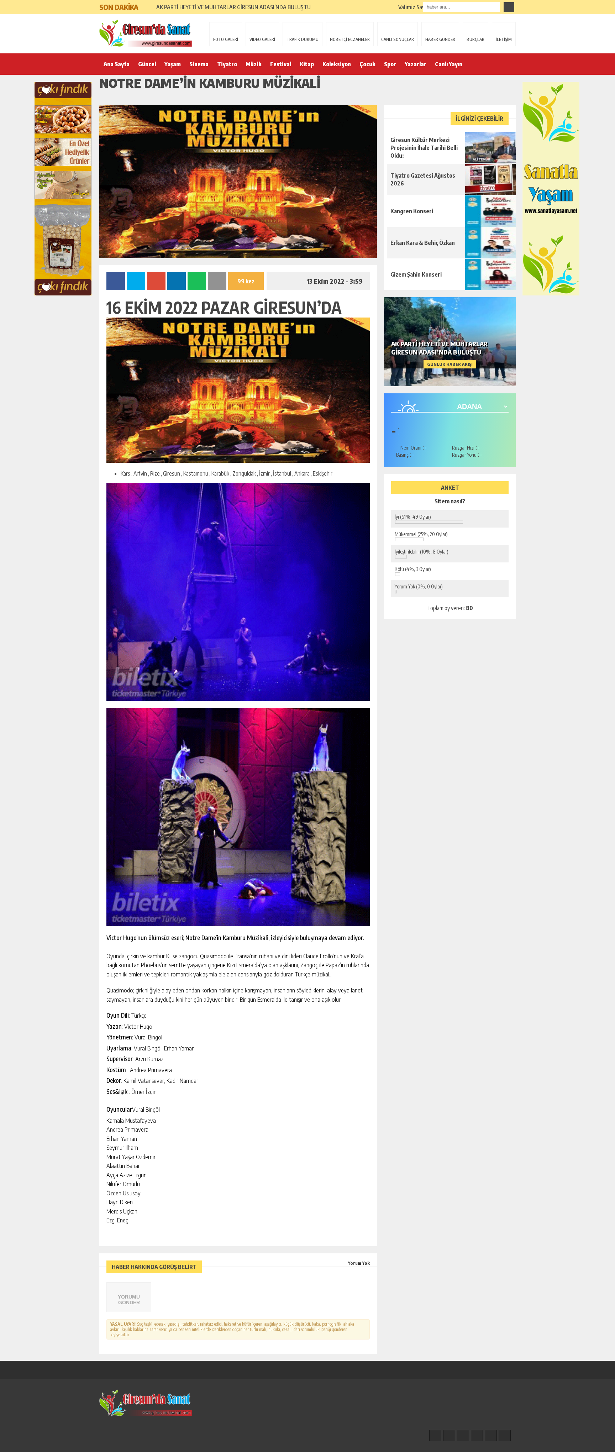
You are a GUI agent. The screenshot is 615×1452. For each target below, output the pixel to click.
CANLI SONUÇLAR (397, 39)
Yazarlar (415, 64)
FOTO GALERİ (225, 39)
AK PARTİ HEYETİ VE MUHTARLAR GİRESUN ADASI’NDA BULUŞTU (233, 7)
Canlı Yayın (448, 64)
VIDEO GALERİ (262, 39)
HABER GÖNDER (440, 39)
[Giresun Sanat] (145, 33)
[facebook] (435, 1435)
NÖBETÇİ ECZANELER (350, 39)
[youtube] (505, 1435)
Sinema (199, 64)
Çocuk (367, 64)
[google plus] (477, 1435)
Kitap (307, 64)
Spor (390, 64)
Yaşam (172, 64)
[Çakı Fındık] (63, 188)
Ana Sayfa (117, 64)
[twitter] (463, 1435)
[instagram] (449, 1435)
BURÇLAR (475, 39)
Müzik (254, 64)
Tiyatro (227, 64)
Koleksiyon (336, 64)
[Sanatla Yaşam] (550, 188)
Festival (280, 64)
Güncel (147, 64)
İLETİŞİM (504, 39)
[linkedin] (491, 1435)
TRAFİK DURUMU (303, 39)
